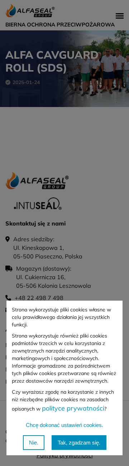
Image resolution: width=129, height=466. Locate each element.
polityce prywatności (73, 408)
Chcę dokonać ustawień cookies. (64, 425)
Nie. (33, 443)
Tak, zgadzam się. (79, 443)
